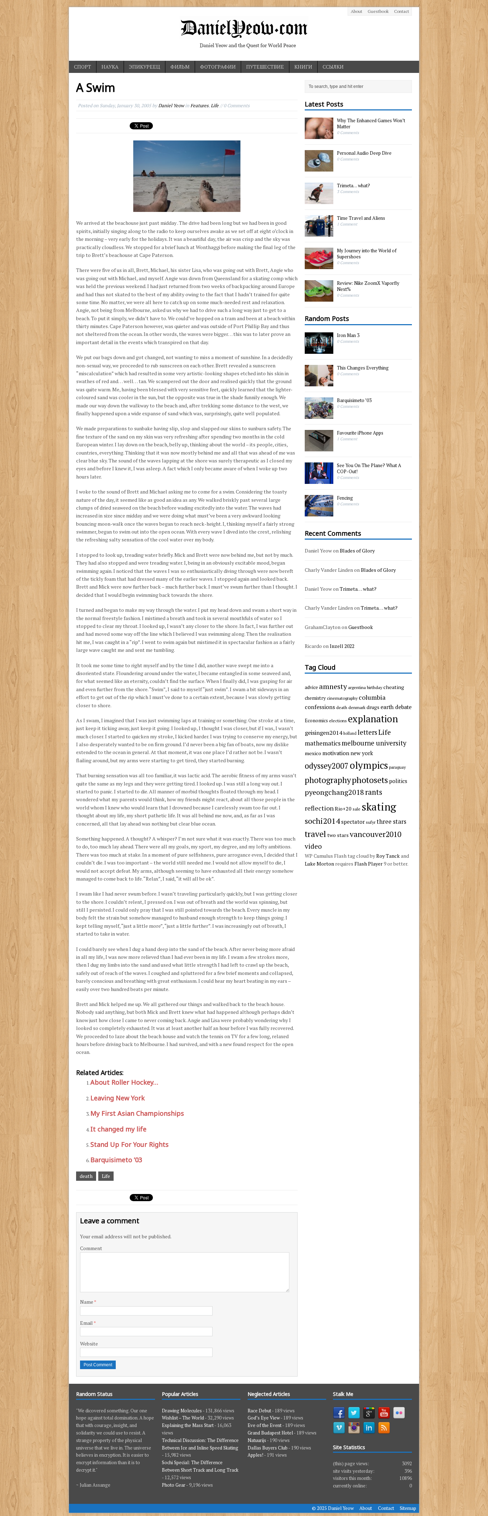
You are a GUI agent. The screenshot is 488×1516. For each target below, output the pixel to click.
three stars (391, 821)
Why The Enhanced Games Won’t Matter (371, 123)
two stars (338, 835)
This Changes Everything (363, 368)
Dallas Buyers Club (268, 1448)
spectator (353, 821)
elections (338, 720)
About (356, 11)
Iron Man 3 (348, 335)
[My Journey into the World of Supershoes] (319, 265)
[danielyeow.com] (244, 34)
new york (361, 753)
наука (110, 66)
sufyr (370, 822)
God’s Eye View (264, 1418)
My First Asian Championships (137, 1113)
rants (373, 792)
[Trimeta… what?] (319, 200)
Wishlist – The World (183, 1418)
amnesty (333, 686)
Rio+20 (343, 808)
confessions (320, 706)
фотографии (218, 66)
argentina (357, 687)
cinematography (342, 698)
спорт (82, 66)
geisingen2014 (323, 733)
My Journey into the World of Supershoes (367, 253)
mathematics (322, 743)
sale (356, 809)
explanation (373, 719)
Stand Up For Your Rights (129, 1144)
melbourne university (374, 743)
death (86, 1176)
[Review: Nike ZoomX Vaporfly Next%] (319, 298)
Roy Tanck (388, 855)
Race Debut (259, 1410)
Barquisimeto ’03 (116, 1159)
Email (87, 1322)
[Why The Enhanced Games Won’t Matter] (319, 135)
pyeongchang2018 (334, 792)
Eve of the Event (265, 1425)
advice (311, 687)
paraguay (397, 767)
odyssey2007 (327, 766)
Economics (316, 720)
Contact (401, 11)
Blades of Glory (357, 550)
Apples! (255, 1455)
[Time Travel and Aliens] (319, 233)
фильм (180, 66)
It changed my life (118, 1129)
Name (87, 1301)
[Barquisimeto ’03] (319, 415)
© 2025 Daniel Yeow (333, 1508)
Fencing (345, 498)
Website (89, 1343)
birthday (374, 687)
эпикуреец (144, 66)
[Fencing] (319, 512)
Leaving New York (117, 1098)
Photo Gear (173, 1485)
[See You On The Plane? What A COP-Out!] (319, 480)
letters (367, 732)
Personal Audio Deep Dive (364, 153)
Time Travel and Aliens (361, 218)
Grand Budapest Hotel (270, 1433)
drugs (373, 707)
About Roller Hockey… (124, 1082)
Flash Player (368, 863)
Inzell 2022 (342, 646)
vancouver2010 (375, 834)
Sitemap (408, 1508)
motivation (335, 753)
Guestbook (378, 11)
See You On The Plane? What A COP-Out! (369, 468)
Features (199, 105)
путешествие (265, 66)
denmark (356, 707)
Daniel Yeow (171, 105)
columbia (372, 697)
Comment (91, 1248)
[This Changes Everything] (319, 382)
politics (398, 780)
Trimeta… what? (353, 185)
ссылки (333, 66)
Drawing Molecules (182, 1410)
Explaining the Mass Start (188, 1425)
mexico (313, 753)
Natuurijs (257, 1440)
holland (350, 733)
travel (315, 833)
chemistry (315, 698)
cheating (393, 687)
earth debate (396, 706)
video (313, 846)
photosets (370, 780)
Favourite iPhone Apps (360, 433)
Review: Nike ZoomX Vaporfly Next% (368, 286)
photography (328, 779)
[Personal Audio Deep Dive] (319, 168)
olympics (369, 765)
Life (215, 105)
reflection (319, 808)
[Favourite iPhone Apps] (319, 447)
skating (379, 806)
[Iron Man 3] (319, 350)
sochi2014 (322, 821)
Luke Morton (319, 863)
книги (303, 66)
